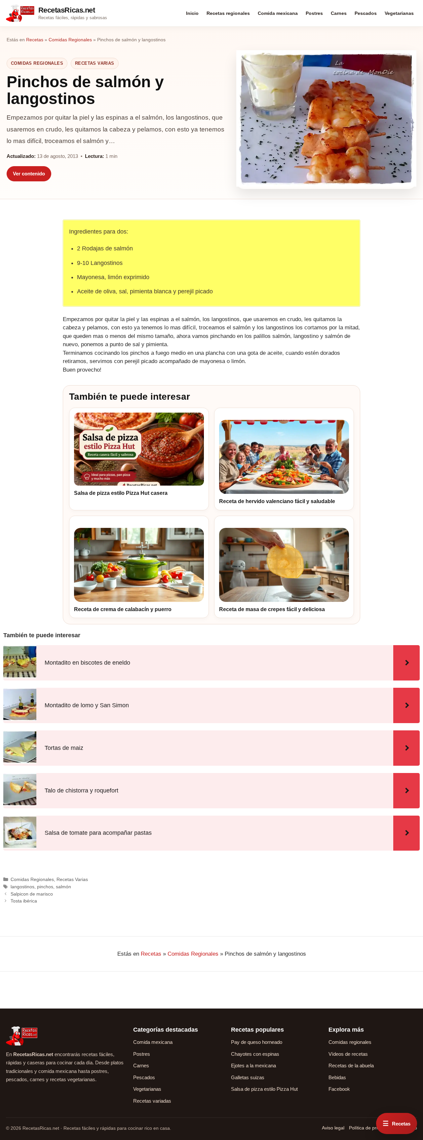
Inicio (192, 13)
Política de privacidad (371, 1127)
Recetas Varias (94, 63)
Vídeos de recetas (348, 1054)
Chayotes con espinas (255, 1054)
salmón (63, 886)
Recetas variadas (152, 1101)
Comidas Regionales (70, 39)
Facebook (339, 1089)
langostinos (22, 886)
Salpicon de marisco (32, 894)
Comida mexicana (278, 13)
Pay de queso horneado (256, 1042)
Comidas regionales (349, 1042)
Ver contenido (29, 173)
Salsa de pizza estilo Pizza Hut (264, 1089)
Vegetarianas (399, 13)
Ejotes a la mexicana (253, 1065)
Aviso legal (333, 1127)
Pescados (366, 13)
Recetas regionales (228, 13)
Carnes (339, 13)
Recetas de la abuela (351, 1065)
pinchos (45, 886)
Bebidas (337, 1077)
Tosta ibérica (24, 900)
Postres (314, 13)
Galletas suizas (247, 1077)
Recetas (34, 39)
